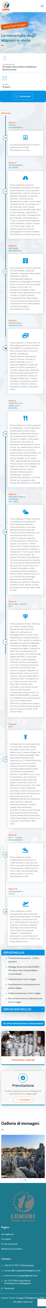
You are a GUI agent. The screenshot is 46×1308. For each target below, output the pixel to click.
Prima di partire (9, 1243)
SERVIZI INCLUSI (13, 952)
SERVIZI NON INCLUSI (17, 1009)
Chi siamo (6, 1239)
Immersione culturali (23, 1059)
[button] (23, 952)
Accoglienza (7, 1234)
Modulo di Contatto (11, 1248)
